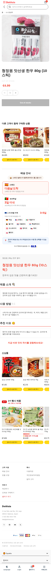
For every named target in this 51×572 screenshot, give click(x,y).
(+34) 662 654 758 (9, 517)
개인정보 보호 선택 (29, 546)
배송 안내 (5, 471)
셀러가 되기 (6, 496)
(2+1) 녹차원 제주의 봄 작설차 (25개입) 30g (33, 430)
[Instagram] (4, 525)
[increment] (15, 92)
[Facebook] (9, 525)
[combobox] (25, 553)
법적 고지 (30, 479)
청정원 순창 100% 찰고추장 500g (11, 151)
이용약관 (30, 471)
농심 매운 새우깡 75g (30, 380)
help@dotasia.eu (8, 519)
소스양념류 (9, 12)
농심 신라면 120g (8, 380)
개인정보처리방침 (33, 475)
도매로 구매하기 (8, 493)
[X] (20, 525)
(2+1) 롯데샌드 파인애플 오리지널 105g (11, 430)
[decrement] (4, 92)
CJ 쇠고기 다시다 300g (31, 150)
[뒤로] (4, 6)
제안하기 (5, 489)
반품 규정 (5, 475)
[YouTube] (15, 525)
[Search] (9, 6)
